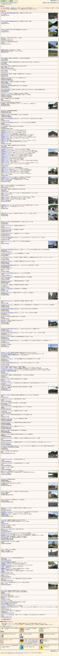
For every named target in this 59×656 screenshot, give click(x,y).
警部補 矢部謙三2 (5, 81)
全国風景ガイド (14, 8)
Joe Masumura (20, 652)
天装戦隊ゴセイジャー (6, 157)
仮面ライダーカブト (6, 162)
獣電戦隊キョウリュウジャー (8, 132)
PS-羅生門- (4, 321)
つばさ (3, 451)
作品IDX (6, 2)
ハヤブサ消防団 (4, 126)
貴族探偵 (3, 525)
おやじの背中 (4, 66)
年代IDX (2, 2)
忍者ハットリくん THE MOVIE (7, 614)
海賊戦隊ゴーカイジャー (7, 514)
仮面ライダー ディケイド (7, 159)
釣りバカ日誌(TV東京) (6, 89)
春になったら (4, 402)
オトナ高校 (4, 600)
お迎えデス (3, 605)
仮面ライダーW (5, 158)
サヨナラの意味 (4, 284)
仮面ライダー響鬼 (5, 29)
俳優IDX (11, 2)
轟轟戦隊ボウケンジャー (7, 568)
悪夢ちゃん (3, 37)
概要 (55, 2)
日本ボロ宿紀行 (4, 58)
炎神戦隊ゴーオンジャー (6, 136)
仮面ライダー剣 (5, 140)
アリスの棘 (3, 447)
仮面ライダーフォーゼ (6, 154)
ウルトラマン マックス (6, 163)
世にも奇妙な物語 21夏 (6, 561)
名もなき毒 (3, 479)
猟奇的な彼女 (4, 85)
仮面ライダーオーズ (6, 134)
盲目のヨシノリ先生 (5, 94)
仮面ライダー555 (5, 141)
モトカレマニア (4, 93)
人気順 (47, 2)
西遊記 (3, 569)
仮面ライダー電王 (5, 138)
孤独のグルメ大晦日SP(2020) (7, 288)
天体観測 (3, 483)
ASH (16, 652)
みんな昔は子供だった (6, 537)
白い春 (3, 102)
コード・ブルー (4, 582)
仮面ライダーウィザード (7, 133)
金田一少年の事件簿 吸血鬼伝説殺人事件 (10, 13)
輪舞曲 (3, 50)
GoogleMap (23, 8)
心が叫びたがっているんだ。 (7, 225)
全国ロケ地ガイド (11, 652)
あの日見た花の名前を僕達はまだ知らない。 (10, 118)
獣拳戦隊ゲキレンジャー (7, 535)
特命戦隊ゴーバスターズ (7, 153)
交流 (57, 2)
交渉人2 (3, 574)
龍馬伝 (3, 566)
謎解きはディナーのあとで (7, 213)
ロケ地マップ (9, 4)
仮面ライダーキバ (5, 77)
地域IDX (15, 2)
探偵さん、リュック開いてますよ (8, 529)
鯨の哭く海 (4, 41)
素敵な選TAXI (5, 512)
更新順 (44, 2)
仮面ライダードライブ (6, 131)
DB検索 (51, 2)
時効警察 (3, 103)
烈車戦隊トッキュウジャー (7, 130)
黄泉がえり (4, 387)
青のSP (2, 98)
